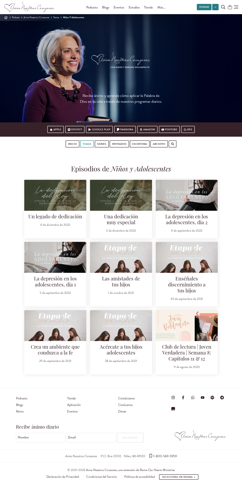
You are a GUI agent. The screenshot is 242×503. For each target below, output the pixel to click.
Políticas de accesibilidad (139, 476)
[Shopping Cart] (230, 7)
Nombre (23, 437)
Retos (20, 411)
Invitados (119, 144)
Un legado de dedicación (55, 217)
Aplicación (74, 404)
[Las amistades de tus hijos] (121, 257)
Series (101, 144)
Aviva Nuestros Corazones (36, 17)
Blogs (105, 7)
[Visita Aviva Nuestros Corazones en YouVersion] (173, 409)
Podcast (16, 17)
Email (72, 437)
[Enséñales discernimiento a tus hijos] (187, 257)
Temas (56, 17)
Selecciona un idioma (177, 477)
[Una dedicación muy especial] (121, 195)
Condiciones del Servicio (101, 476)
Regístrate (130, 438)
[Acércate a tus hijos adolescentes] (121, 325)
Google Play (101, 129)
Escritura (139, 144)
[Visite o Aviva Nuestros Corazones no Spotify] (212, 398)
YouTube (171, 129)
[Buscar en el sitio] (223, 7)
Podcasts (92, 7)
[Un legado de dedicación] (55, 195)
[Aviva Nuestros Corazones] (29, 7)
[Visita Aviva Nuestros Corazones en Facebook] (183, 398)
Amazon (149, 129)
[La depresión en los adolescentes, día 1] (55, 257)
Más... (161, 7)
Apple (57, 129)
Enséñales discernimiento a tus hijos (187, 285)
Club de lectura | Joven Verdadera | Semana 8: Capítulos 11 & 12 (186, 353)
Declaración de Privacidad (62, 476)
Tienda (148, 7)
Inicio (72, 144)
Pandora (126, 129)
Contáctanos (126, 398)
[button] (236, 7)
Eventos (119, 7)
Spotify (76, 129)
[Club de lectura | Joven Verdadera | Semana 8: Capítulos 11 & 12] (187, 325)
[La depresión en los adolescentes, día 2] (187, 195)
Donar (204, 7)
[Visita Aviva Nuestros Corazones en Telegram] (222, 398)
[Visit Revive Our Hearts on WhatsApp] (193, 398)
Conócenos (125, 404)
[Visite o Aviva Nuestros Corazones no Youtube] (202, 398)
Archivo (159, 144)
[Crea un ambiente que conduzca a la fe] (55, 325)
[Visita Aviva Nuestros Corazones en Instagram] (173, 398)
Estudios (134, 7)
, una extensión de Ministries (130, 469)
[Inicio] (6, 17)
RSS (189, 129)
